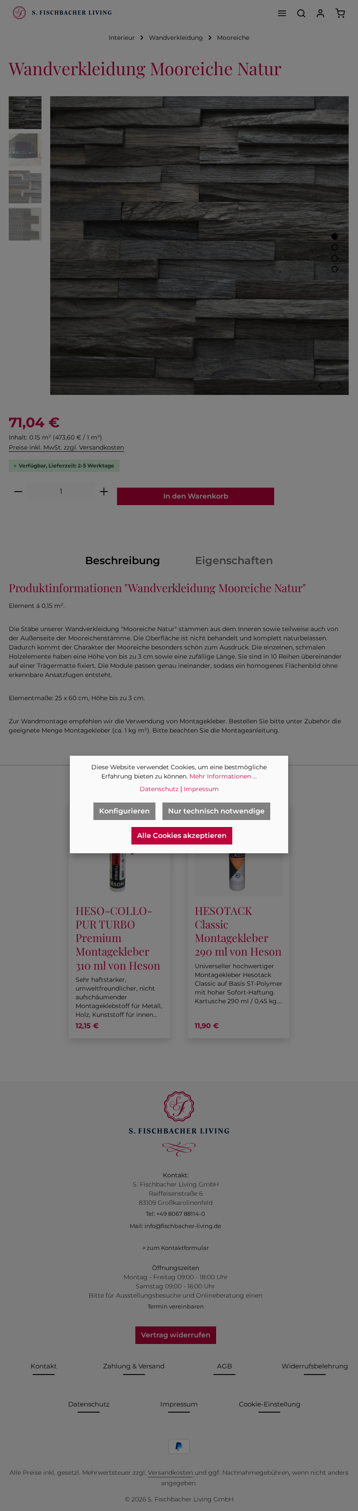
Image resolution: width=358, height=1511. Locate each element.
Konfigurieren (124, 811)
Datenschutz (89, 1404)
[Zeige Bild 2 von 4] (334, 247)
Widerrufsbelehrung (315, 1366)
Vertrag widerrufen (175, 1335)
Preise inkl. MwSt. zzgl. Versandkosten (66, 447)
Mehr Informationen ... (223, 776)
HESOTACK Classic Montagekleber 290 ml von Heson (238, 931)
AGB (224, 1366)
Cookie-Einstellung (269, 1404)
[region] (179, 245)
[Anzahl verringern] (18, 491)
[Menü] (282, 13)
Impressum (179, 1404)
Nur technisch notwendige (216, 811)
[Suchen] (301, 13)
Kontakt (44, 1366)
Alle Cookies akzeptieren (182, 835)
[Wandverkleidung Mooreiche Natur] (199, 245)
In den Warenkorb (195, 496)
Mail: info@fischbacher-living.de (175, 1225)
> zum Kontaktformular (175, 1247)
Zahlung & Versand (134, 1366)
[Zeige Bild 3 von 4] (334, 258)
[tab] (122, 561)
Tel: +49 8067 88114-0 (175, 1213)
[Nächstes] (339, 386)
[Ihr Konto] (320, 13)
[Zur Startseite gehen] (61, 13)
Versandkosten (170, 1472)
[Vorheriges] (321, 386)
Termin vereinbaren (176, 1306)
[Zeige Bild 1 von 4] (334, 236)
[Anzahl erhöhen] (104, 491)
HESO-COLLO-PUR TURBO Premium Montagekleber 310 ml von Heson (118, 938)
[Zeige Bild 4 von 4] (334, 269)
